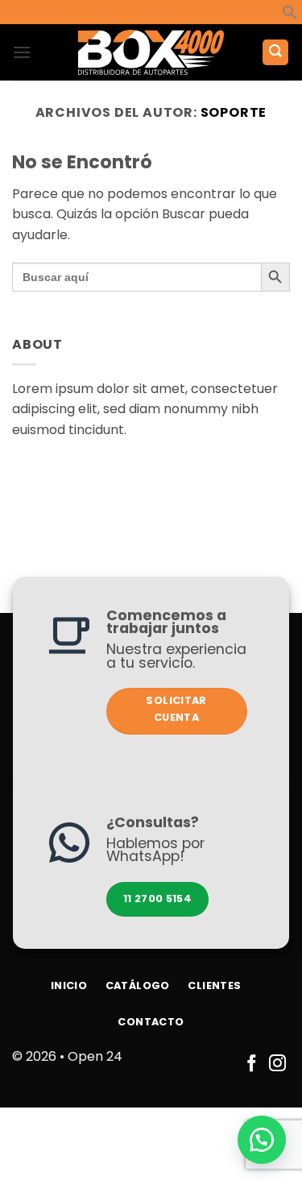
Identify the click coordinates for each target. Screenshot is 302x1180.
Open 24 (95, 1056)
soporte (234, 112)
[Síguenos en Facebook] (251, 1064)
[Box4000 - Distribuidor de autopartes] (151, 52)
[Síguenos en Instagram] (277, 1064)
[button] (290, 15)
